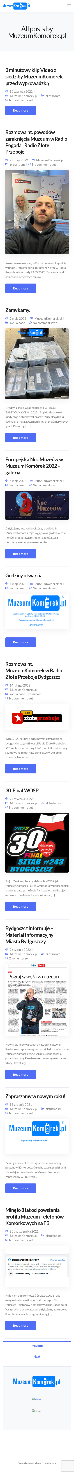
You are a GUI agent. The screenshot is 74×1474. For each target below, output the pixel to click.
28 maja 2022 (19, 160)
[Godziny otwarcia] (37, 613)
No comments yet (21, 100)
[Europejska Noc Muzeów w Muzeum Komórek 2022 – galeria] (37, 506)
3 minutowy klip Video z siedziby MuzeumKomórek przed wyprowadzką (34, 76)
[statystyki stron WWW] (37, 1398)
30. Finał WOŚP (21, 790)
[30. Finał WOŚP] (37, 844)
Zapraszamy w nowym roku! (35, 1096)
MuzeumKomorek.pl (23, 96)
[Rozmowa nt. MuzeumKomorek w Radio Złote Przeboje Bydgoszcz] (37, 718)
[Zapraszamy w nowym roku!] (37, 1138)
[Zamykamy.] (37, 365)
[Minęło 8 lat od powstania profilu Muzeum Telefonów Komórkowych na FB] (37, 1268)
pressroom (53, 96)
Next (37, 1356)
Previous (37, 1346)
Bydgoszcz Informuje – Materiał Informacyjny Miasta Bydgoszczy (29, 934)
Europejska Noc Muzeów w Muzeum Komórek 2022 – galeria (34, 466)
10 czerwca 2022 (21, 91)
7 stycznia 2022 (20, 950)
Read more (20, 110)
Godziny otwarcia (24, 575)
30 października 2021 (24, 1231)
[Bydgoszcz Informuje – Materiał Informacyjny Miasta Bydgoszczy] (37, 1001)
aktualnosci (18, 323)
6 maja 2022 (18, 481)
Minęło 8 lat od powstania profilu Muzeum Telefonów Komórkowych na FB (34, 1216)
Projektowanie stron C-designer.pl (37, 1463)
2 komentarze (18, 958)
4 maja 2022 (18, 584)
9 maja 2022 (18, 318)
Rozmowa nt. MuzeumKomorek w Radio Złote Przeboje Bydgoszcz (33, 670)
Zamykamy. (17, 310)
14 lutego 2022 (20, 685)
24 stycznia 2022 (21, 799)
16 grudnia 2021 (21, 1104)
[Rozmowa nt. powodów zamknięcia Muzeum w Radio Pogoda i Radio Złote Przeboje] (37, 214)
